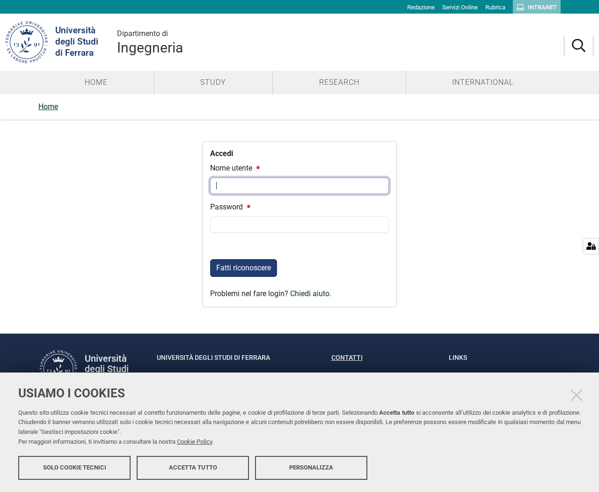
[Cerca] (578, 46)
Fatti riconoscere (243, 267)
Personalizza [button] (311, 467)
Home (48, 106)
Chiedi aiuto (309, 293)
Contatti (347, 357)
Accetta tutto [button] (193, 467)
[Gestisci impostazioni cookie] (591, 246)
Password (227, 206)
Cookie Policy (194, 441)
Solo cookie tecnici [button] (74, 467)
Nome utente (232, 168)
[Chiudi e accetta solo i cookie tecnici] (576, 395)
